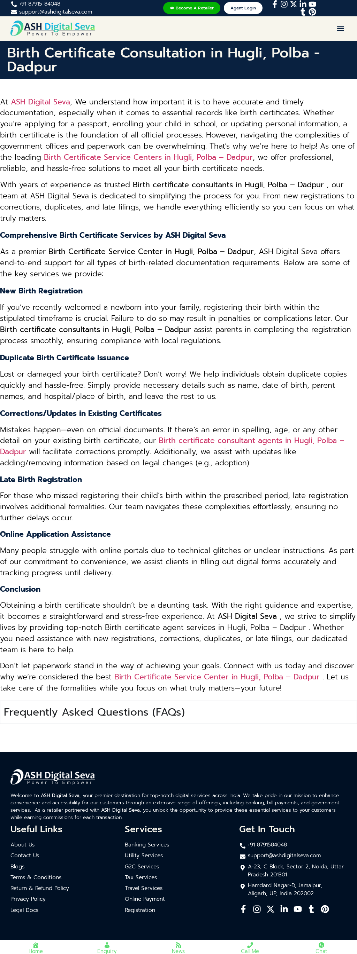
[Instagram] (284, 4)
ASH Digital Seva (40, 102)
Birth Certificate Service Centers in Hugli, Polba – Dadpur (148, 157)
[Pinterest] (312, 12)
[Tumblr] (303, 12)
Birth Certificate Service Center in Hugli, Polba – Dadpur (217, 677)
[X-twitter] (293, 4)
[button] (341, 28)
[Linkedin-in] (303, 4)
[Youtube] (312, 4)
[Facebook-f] (275, 4)
